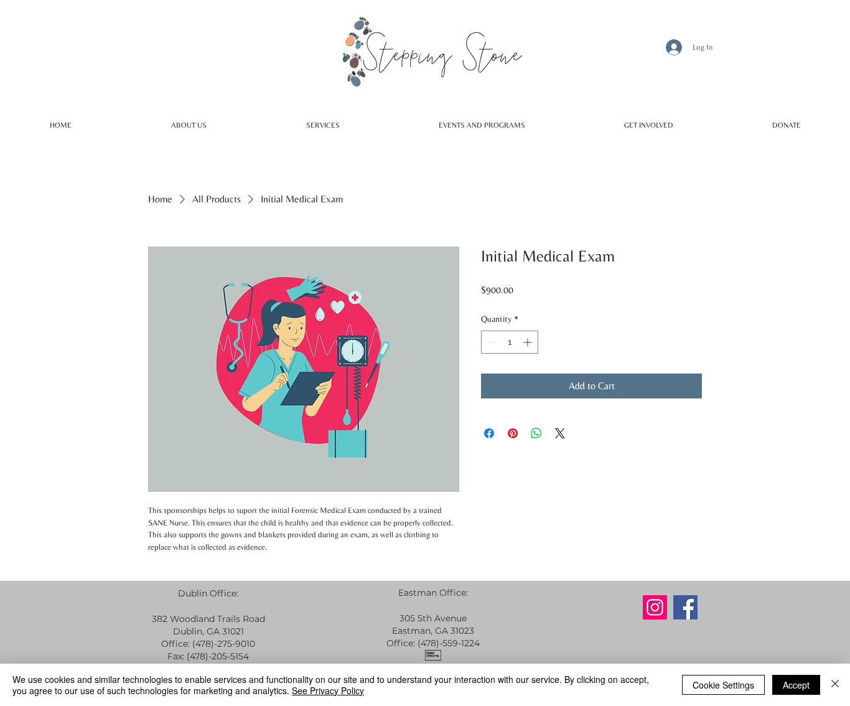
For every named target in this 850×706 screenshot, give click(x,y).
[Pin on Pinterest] (512, 433)
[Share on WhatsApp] (536, 433)
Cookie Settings (723, 685)
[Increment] (528, 342)
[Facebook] (685, 607)
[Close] (835, 685)
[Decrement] (490, 342)
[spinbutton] (509, 342)
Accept (796, 685)
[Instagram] (655, 607)
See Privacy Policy (328, 690)
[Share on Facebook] (489, 433)
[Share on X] (560, 433)
